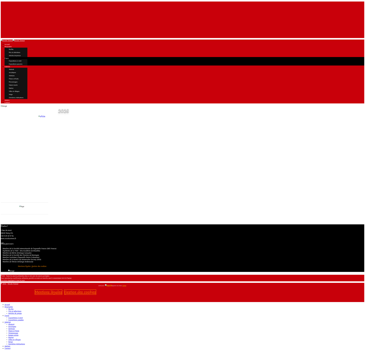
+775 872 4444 (10, 35)
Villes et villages (14, 91)
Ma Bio (11, 49)
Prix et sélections (14, 52)
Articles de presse (15, 55)
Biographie (8, 47)
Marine (11, 88)
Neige (11, 94)
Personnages (13, 82)
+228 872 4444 (10, 32)
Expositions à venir (15, 61)
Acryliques (12, 72)
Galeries (7, 67)
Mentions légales (24, 266)
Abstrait (11, 69)
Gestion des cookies (39, 266)
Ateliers (7, 100)
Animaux (12, 76)
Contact (7, 102)
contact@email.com (12, 37)
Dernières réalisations (16, 97)
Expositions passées (15, 64)
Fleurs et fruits (14, 79)
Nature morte (13, 85)
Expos (7, 58)
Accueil (7, 44)
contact (124, 285)
